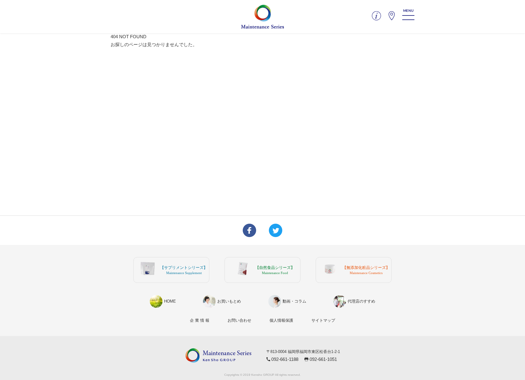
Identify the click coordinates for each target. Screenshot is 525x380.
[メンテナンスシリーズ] (262, 17)
